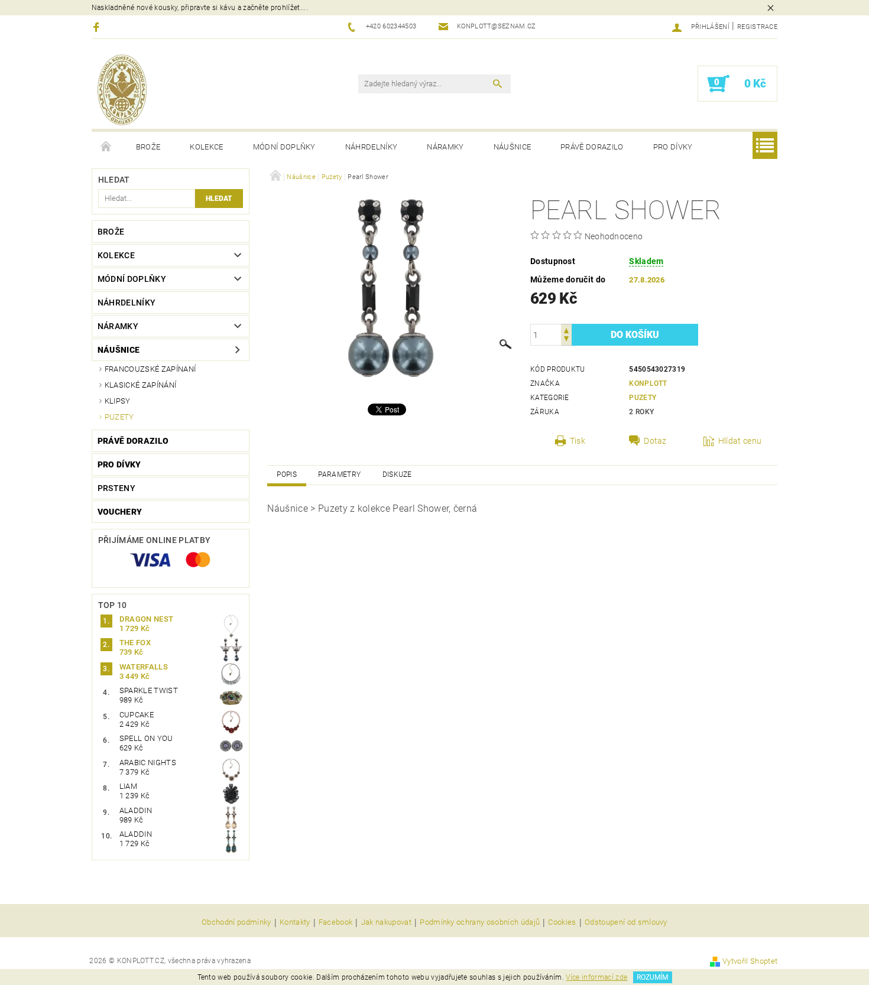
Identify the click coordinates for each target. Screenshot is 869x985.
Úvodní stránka (106, 147)
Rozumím (652, 977)
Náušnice (512, 146)
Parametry (339, 474)
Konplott (648, 383)
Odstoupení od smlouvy (626, 922)
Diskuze (397, 474)
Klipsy (118, 400)
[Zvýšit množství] (566, 329)
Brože (148, 146)
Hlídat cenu (740, 441)
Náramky (445, 146)
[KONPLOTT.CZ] (122, 89)
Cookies (562, 922)
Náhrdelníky (371, 146)
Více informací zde (596, 977)
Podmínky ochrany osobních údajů (480, 922)
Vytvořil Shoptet (749, 961)
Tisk (577, 441)
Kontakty (295, 922)
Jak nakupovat (386, 922)
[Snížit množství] (566, 340)
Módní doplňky (284, 146)
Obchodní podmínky (236, 922)
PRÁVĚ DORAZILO (591, 146)
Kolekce (206, 146)
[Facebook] (98, 27)
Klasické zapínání (140, 385)
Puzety (119, 416)
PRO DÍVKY (673, 146)
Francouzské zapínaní (150, 369)
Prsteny (116, 488)
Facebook (336, 922)
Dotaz (655, 441)
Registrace (757, 27)
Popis (287, 474)
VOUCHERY (120, 511)
